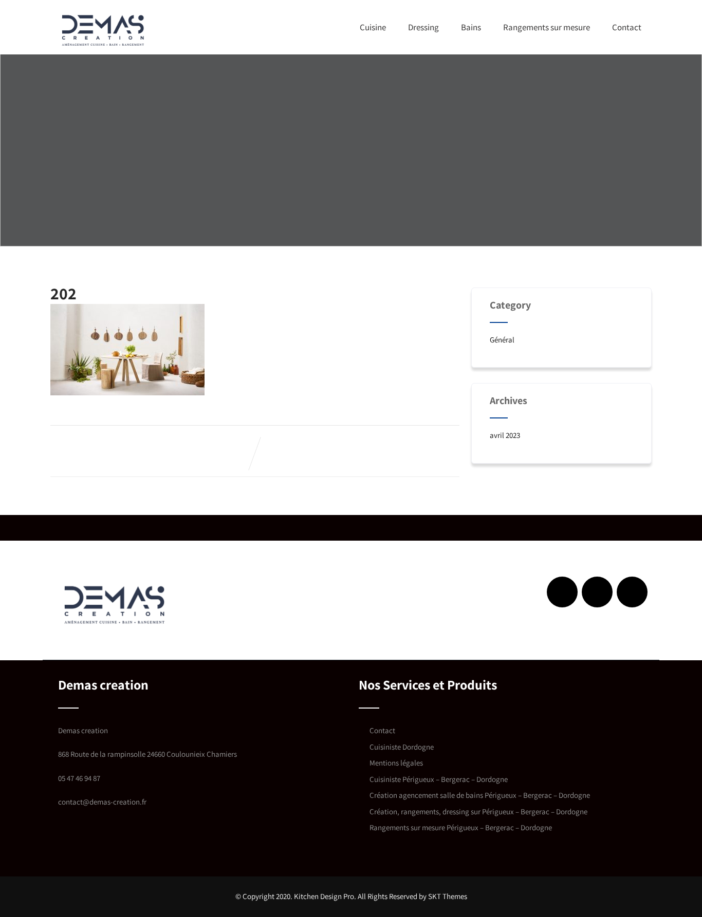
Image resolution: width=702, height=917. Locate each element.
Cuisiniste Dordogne (402, 747)
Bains (471, 27)
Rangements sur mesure (546, 27)
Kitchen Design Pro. (325, 896)
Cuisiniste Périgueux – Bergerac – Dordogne (439, 779)
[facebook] (562, 592)
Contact (626, 27)
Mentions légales (396, 763)
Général (502, 340)
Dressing (423, 27)
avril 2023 (505, 435)
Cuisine (373, 27)
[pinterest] (632, 592)
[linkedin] (597, 592)
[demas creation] (103, 29)
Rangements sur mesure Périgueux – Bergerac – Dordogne (461, 827)
